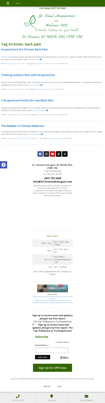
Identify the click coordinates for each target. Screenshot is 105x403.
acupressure (40, 114)
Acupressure (12, 114)
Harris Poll (7, 57)
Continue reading (33, 59)
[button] (3, 164)
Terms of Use (78, 378)
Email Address (42, 345)
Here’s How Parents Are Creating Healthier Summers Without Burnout (53, 298)
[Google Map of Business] (52, 213)
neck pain (57, 138)
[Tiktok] (58, 154)
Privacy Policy (89, 378)
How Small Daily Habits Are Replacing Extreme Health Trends (53, 303)
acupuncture (38, 63)
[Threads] (65, 154)
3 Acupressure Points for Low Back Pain (27, 100)
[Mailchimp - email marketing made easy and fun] (64, 360)
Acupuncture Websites (18, 378)
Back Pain (21, 63)
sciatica (46, 89)
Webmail (46, 386)
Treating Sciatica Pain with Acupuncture (28, 75)
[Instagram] (46, 154)
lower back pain (51, 114)
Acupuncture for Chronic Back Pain (24, 49)
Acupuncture (12, 63)
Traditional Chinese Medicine (28, 138)
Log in (59, 386)
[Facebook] (40, 154)
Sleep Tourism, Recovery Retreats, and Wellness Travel (52, 300)
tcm (55, 63)
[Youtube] (52, 154)
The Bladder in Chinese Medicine (22, 126)
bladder (50, 138)
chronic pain (48, 63)
